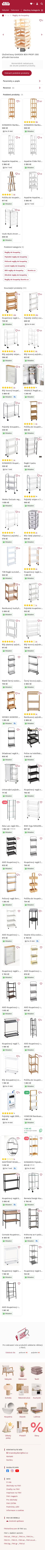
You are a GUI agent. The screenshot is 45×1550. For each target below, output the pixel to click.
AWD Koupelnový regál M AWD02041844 (19, 1307)
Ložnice (37, 1417)
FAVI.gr (15, 1544)
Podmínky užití (12, 1507)
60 (19, 766)
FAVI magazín (12, 1496)
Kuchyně (36, 1398)
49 (41, 174)
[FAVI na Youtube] (17, 1470)
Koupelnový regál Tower (12, 1044)
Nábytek (5, 10)
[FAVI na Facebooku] (7, 1470)
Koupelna (8, 1417)
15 (19, 585)
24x (15, 315)
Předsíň (22, 1436)
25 (41, 439)
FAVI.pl (15, 1537)
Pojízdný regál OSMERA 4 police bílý (18, 1116)
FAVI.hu (30, 1537)
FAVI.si (22, 1544)
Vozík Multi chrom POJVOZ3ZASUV (17, 234)
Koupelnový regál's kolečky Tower (17, 971)
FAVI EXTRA (11, 1503)
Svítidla (8, 1398)
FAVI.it (15, 1540)
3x (14, 460)
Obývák (22, 1417)
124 (41, 331)
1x (36, 605)
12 (19, 439)
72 (19, 512)
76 (41, 138)
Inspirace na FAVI (13, 1493)
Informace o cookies (15, 1510)
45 (19, 403)
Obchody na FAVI (13, 1486)
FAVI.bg (7, 1544)
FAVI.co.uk (31, 1540)
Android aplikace (16, 1521)
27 (41, 657)
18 (19, 138)
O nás (8, 1482)
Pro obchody (11, 1500)
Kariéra (9, 1460)
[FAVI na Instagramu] (12, 1470)
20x (37, 315)
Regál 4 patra (30, 463)
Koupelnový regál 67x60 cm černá (17, 1198)
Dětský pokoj (8, 1437)
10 (41, 512)
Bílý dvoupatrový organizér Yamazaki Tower (21, 1080)
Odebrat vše (10, 1352)
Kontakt (9, 1456)
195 (19, 210)
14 (19, 621)
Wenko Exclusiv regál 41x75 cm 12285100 (20, 499)
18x (37, 122)
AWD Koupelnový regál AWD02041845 (18, 1007)
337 (40, 101)
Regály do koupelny (20, 15)
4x (14, 194)
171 (19, 331)
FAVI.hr (7, 1540)
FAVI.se (22, 1540)
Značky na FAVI (13, 1489)
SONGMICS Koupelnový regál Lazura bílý (20, 463)
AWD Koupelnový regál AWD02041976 (18, 935)
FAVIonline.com (10, 1529)
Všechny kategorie (31, 10)
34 (19, 174)
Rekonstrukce (23, 1398)
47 (41, 621)
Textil (37, 1379)
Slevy (37, 1436)
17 (41, 403)
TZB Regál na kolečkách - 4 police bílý (19, 572)
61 (41, 294)
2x (14, 387)
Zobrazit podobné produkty (16, 73)
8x (36, 351)
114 (19, 693)
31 (19, 548)
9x (14, 351)
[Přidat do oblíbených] (19, 657)
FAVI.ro (22, 1537)
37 (41, 548)
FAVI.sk (7, 1537)
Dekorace (15, 10)
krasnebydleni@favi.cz (18, 1453)
